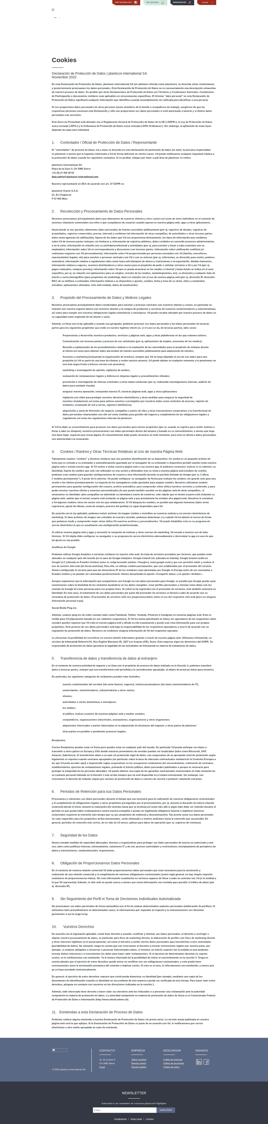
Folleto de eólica (171, 1067)
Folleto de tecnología (173, 1063)
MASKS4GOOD (180, 2)
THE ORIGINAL (153, 2)
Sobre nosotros (138, 1059)
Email (102, 1067)
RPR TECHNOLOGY (124, 2)
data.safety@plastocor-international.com (75, 176)
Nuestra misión (138, 1063)
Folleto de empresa (172, 1059)
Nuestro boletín (138, 1067)
